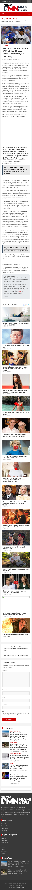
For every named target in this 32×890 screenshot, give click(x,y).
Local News (13, 742)
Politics (3, 849)
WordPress (21, 887)
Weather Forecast (15, 731)
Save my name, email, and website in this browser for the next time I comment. (15, 714)
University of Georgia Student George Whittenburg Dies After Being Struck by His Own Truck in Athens (19, 746)
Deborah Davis (16, 59)
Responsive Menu (29, 1)
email (19, 291)
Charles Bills (24, 740)
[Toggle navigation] (3, 14)
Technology (4, 851)
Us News (12, 773)
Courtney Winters (14, 783)
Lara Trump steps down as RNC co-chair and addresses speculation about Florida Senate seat (16, 648)
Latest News (8, 728)
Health (3, 847)
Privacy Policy (5, 828)
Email (4, 697)
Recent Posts (7, 858)
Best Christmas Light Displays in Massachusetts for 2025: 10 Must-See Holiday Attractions (18, 777)
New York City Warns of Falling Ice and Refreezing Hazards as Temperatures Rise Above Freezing (18, 735)
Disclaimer (4, 830)
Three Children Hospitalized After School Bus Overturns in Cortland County (19, 766)
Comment (5, 670)
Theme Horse (18, 885)
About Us (3, 824)
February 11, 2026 (15, 740)
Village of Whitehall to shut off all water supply (15, 655)
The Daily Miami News (20, 883)
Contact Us (4, 826)
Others (3, 853)
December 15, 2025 (15, 781)
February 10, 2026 (15, 760)
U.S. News (5, 45)
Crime (11, 763)
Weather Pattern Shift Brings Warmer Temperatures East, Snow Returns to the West (19, 757)
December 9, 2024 (7, 59)
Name (4, 690)
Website (4, 704)
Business (3, 845)
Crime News (4, 842)
